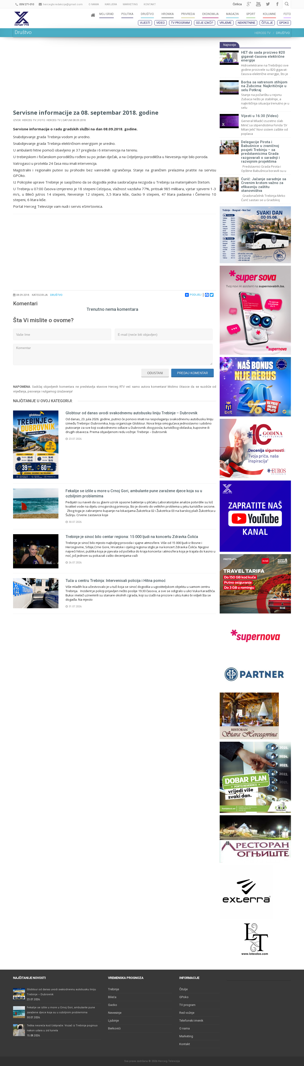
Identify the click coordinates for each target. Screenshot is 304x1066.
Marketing (186, 1036)
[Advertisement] (114, 75)
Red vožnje (186, 1012)
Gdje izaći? (204, 22)
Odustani (155, 373)
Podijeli (195, 294)
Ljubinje (113, 1020)
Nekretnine (246, 22)
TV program (180, 22)
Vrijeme (225, 22)
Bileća (112, 997)
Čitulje (267, 22)
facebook (277, 4)
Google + (249, 4)
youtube (258, 4)
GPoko (284, 22)
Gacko (112, 1005)
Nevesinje (114, 1012)
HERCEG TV (263, 33)
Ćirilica (237, 4)
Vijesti (145, 22)
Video (160, 22)
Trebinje (113, 989)
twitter (268, 4)
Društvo (56, 295)
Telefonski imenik (191, 1020)
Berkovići (114, 1028)
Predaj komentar (192, 373)
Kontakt (184, 1044)
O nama (184, 1028)
